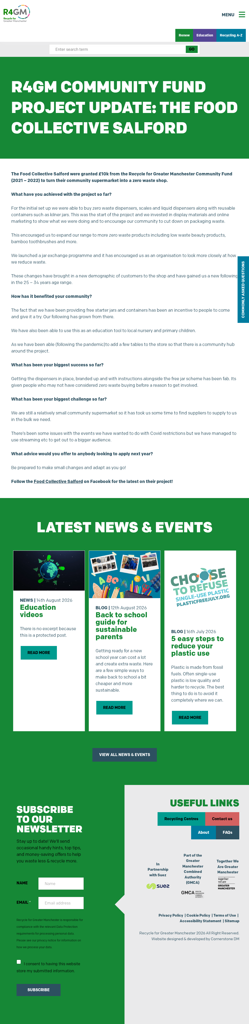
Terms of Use (224, 915)
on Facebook (72, 481)
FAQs (227, 832)
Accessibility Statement (200, 921)
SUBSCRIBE (38, 990)
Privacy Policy (171, 915)
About (203, 832)
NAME (22, 883)
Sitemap (232, 921)
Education (204, 35)
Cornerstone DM (225, 939)
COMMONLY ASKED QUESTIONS (243, 289)
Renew (184, 35)
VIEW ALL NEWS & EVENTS (124, 754)
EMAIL (24, 902)
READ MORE (38, 652)
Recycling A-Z (231, 35)
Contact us (222, 819)
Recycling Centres (181, 819)
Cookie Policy (198, 915)
